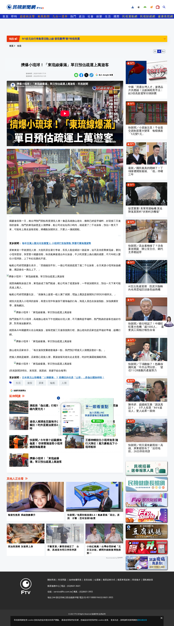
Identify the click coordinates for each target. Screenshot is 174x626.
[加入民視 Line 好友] (87, 417)
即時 (14, 16)
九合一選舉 (60, 16)
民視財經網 (147, 16)
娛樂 (99, 16)
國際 (117, 16)
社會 (91, 16)
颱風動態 (44, 16)
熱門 (73, 16)
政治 (82, 16)
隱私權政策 (142, 620)
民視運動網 (130, 16)
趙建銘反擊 (27, 16)
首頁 (6, 16)
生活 (108, 16)
